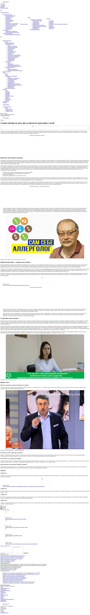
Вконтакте (5, 1)
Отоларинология (9, 26)
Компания (2, 591)
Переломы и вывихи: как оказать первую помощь (15, 519)
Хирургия (8, 22)
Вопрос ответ (52, 27)
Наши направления (5, 12)
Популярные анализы (37, 20)
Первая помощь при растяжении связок (13, 535)
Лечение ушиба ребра (5, 563)
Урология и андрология (10, 25)
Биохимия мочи (36, 24)
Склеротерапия (9, 21)
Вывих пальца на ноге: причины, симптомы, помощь (16, 527)
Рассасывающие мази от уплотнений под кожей (10, 567)
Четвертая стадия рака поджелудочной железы (12, 580)
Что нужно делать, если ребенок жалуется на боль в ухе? (12, 556)
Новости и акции (24, 24)
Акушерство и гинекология (11, 24)
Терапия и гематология (10, 15)
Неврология (8, 17)
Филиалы (65, 24)
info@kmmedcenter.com (5, 115)
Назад (6, 41)
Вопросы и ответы (4, 7)
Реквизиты (51, 26)
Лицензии (51, 21)
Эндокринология (9, 16)
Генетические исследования (38, 25)
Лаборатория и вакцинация (11, 31)
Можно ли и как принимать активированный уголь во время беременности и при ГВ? (21, 574)
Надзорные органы (53, 24)
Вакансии (51, 28)
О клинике (2, 5)
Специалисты (60, 24)
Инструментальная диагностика (12, 32)
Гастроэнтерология (10, 20)
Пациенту (2, 6)
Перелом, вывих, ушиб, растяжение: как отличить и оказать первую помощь (21, 543)
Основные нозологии (7, 14)
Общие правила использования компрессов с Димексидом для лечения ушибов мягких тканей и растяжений (23, 565)
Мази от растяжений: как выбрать (7, 560)
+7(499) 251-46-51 (9, 111)
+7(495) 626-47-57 (9, 110)
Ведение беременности (8, 33)
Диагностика (6, 30)
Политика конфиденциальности (7, 599)
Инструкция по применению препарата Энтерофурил (14, 578)
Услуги (1, 587)
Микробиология (36, 27)
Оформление (3, 600)
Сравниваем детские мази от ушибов (8, 569)
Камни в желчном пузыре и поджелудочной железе (13, 576)
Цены (29, 17)
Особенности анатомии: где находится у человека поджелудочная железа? (18, 582)
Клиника (49, 18)
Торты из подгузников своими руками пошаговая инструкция (16, 285)
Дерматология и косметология (12, 23)
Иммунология (36, 28)
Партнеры (51, 22)
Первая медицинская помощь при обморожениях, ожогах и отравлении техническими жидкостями (24, 486)
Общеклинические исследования (40, 26)
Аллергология (36, 21)
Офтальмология (9, 27)
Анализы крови (36, 22)
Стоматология (9, 29)
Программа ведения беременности (13, 34)
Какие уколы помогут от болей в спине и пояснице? (11, 558)
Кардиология (8, 19)
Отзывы (51, 25)
